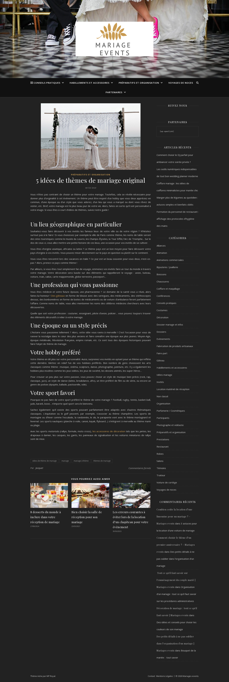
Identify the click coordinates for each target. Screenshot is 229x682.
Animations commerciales (170, 260)
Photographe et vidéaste (170, 425)
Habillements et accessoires (89, 82)
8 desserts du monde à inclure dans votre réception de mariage (45, 517)
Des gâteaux (58, 295)
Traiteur (161, 475)
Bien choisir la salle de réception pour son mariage (87, 517)
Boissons (161, 274)
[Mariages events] (114, 39)
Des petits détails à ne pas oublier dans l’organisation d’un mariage (175, 558)
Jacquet (39, 468)
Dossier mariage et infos (170, 324)
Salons (160, 460)
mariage (65, 461)
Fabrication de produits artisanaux (175, 346)
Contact (151, 676)
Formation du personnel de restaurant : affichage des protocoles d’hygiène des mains (178, 218)
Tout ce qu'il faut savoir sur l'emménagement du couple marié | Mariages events (176, 580)
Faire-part (162, 353)
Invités (160, 382)
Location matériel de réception (173, 389)
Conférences (163, 295)
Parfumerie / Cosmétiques (171, 410)
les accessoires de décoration (109, 431)
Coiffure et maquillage (168, 288)
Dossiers (161, 331)
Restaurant (163, 446)
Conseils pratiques (47, 82)
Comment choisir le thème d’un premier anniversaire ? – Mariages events (176, 544)
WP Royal (50, 676)
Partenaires (114, 92)
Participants (163, 417)
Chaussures (163, 281)
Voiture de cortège (167, 482)
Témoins (161, 468)
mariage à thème (81, 461)
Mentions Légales (164, 676)
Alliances (161, 245)
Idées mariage (164, 374)
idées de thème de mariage (44, 461)
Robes (160, 453)
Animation (162, 252)
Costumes (162, 310)
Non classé (162, 396)
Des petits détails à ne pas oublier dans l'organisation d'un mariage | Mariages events (175, 643)
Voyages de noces (180, 82)
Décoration (162, 317)
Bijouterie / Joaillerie (167, 267)
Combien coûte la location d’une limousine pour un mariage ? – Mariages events (174, 516)
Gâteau (160, 360)
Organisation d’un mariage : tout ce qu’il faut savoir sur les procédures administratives (176, 594)
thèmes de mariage (102, 461)
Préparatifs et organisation (139, 82)
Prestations (163, 439)
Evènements (163, 338)
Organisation (163, 403)
